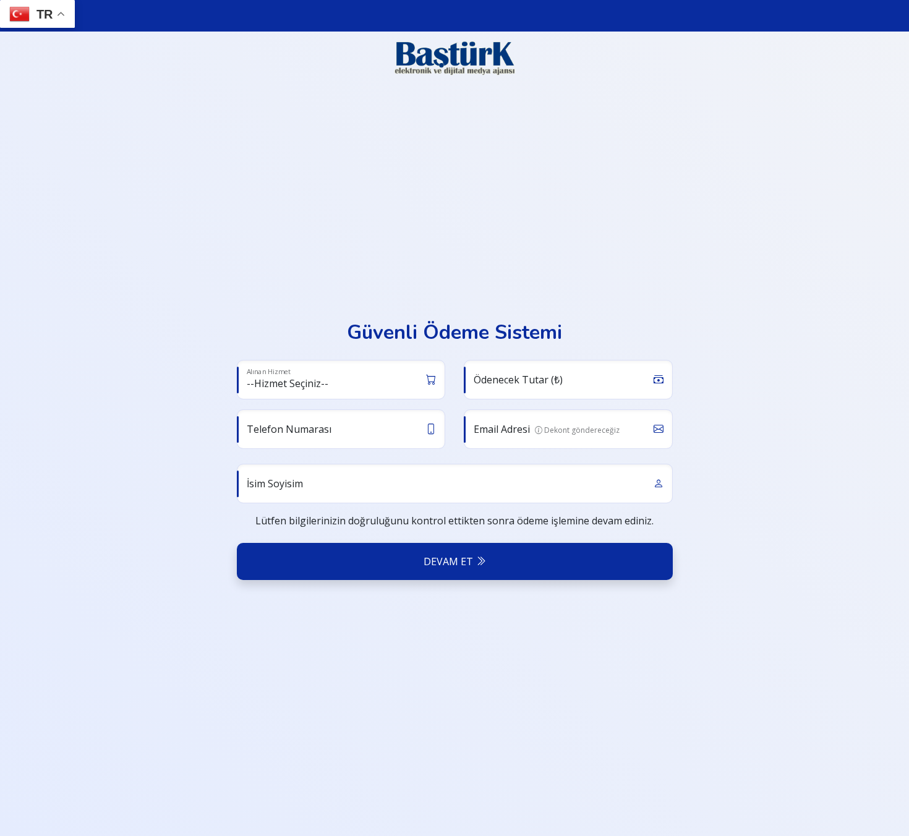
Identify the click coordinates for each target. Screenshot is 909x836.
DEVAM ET (450, 561)
